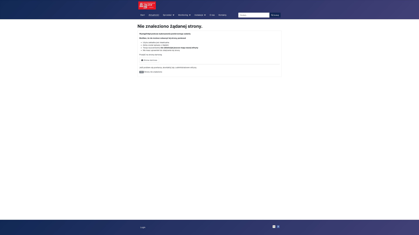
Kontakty (223, 15)
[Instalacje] (204, 15)
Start (142, 15)
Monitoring (183, 15)
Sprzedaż (167, 15)
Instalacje (199, 15)
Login (142, 227)
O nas (212, 15)
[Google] (274, 226)
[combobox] (254, 15)
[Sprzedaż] (173, 15)
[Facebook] (278, 226)
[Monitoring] (189, 15)
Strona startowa (150, 60)
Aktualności (154, 15)
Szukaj (276, 15)
